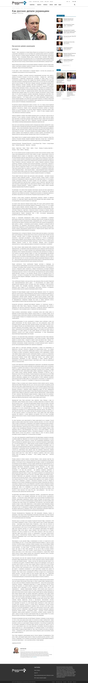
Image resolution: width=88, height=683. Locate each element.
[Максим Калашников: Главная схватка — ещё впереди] (60, 26)
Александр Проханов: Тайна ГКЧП (70, 36)
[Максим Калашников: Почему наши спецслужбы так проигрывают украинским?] (61, 88)
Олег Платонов (14, 13)
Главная (13, 8)
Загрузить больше (66, 65)
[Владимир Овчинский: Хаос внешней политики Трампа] (60, 20)
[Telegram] (71, 1)
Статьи (22, 8)
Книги (55, 4)
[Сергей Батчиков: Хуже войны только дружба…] (60, 43)
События (39, 4)
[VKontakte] (73, 1)
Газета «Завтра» (37, 670)
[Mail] (67, 1)
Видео (60, 4)
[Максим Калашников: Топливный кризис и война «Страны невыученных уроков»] (61, 76)
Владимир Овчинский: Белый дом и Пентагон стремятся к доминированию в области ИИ (70, 54)
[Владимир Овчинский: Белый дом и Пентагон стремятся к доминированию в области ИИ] (60, 55)
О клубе (30, 1)
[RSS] (69, 1)
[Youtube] (75, 1)
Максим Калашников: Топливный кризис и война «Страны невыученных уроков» (60, 81)
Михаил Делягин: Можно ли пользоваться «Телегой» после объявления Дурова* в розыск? (71, 94)
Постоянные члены (36, 1)
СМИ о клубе (47, 1)
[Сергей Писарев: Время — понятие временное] (60, 49)
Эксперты (41, 1)
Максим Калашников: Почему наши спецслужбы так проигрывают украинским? (60, 94)
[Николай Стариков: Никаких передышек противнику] (60, 61)
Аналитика (32, 4)
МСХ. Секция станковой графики (40, 677)
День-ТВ (36, 672)
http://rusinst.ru (22, 650)
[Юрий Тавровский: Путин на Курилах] (71, 76)
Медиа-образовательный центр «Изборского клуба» (44, 675)
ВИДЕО (58, 70)
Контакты (51, 1)
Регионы (45, 4)
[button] (74, 4)
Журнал (51, 4)
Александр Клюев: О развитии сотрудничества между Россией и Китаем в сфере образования (70, 31)
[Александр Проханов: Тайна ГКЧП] (60, 38)
